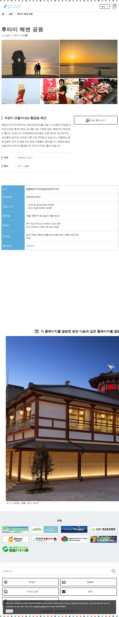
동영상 (32, 582)
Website (30, 246)
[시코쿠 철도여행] (45, 529)
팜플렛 (90, 582)
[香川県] (103, 529)
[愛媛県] (15, 539)
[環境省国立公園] (74, 539)
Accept (9, 611)
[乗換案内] (103, 539)
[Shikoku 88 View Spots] (15, 549)
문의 (90, 591)
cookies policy (39, 606)
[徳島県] (74, 529)
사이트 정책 (32, 591)
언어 (103, 7)
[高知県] (45, 539)
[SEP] (15, 529)
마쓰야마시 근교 (24, 158)
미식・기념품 (23, 166)
